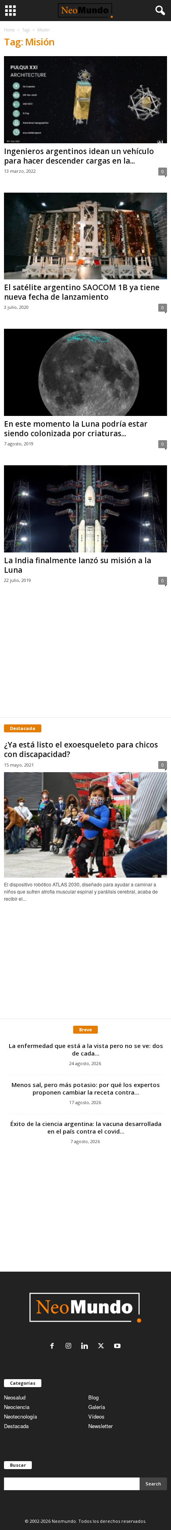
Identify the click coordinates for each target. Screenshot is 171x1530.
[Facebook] (54, 1346)
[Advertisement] (85, 659)
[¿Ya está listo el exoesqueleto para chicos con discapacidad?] (85, 825)
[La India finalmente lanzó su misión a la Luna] (85, 508)
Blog (93, 1397)
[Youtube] (118, 1346)
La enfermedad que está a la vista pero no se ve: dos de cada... (86, 1049)
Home (9, 30)
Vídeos (96, 1416)
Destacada (16, 1426)
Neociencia (16, 1407)
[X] (103, 1346)
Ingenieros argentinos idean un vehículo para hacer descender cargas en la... (79, 156)
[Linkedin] (86, 1346)
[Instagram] (70, 1346)
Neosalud (14, 1397)
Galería (96, 1407)
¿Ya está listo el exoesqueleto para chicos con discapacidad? (81, 749)
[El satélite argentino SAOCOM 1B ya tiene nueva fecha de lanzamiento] (85, 236)
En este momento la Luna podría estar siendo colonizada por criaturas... (76, 429)
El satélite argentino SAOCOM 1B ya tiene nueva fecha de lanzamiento (81, 292)
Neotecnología (20, 1416)
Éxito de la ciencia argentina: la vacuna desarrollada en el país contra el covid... (85, 1127)
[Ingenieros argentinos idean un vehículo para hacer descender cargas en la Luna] (85, 99)
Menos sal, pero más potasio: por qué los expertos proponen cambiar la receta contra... (86, 1088)
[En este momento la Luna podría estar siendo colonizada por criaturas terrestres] (85, 372)
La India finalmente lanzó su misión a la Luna (77, 565)
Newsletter (100, 1426)
